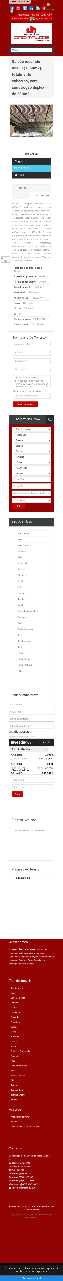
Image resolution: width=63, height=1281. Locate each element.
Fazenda (21, 569)
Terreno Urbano (24, 665)
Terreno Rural (23, 659)
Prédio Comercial (25, 629)
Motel (20, 605)
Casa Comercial (24, 545)
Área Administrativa (20, 1117)
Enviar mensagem (25, 404)
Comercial (22, 563)
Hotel (19, 587)
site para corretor (23, 1214)
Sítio (19, 647)
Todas (20, 671)
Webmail (15, 1121)
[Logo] (31, 33)
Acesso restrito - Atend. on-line (25, 1126)
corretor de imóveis (39, 1214)
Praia (19, 623)
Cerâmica (21, 551)
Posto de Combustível (27, 611)
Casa (19, 539)
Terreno (21, 653)
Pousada (21, 617)
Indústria (21, 593)
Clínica (20, 557)
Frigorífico (22, 575)
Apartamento (23, 533)
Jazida (20, 599)
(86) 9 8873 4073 (31, 1184)
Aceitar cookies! (31, 1278)
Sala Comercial (24, 641)
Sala (19, 635)
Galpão (20, 581)
